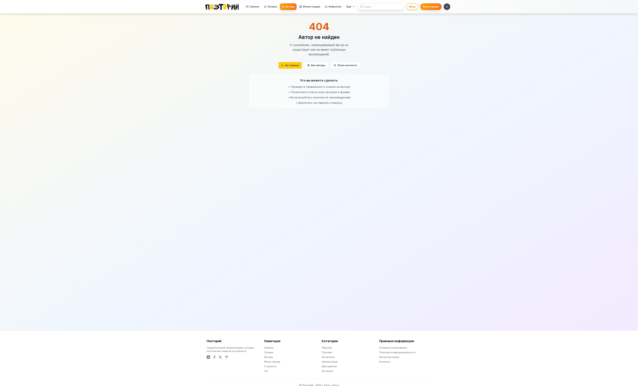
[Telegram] (226, 357)
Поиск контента (347, 65)
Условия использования (393, 347)
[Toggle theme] (447, 6)
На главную (292, 65)
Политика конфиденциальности (397, 352)
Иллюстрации (311, 6)
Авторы (290, 6)
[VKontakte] (208, 357)
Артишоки (327, 371)
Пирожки (327, 347)
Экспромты (328, 357)
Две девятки (329, 366)
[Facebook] (214, 357)
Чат (266, 371)
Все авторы (318, 65)
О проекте (270, 366)
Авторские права (389, 357)
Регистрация (431, 6)
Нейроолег (335, 6)
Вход (412, 6)
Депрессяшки (330, 361)
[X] (220, 357)
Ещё (348, 6)
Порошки (327, 352)
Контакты (384, 361)
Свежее (254, 6)
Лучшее (272, 6)
